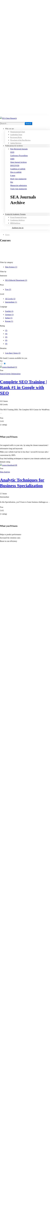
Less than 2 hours (13, 353)
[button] (30, 211)
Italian (8, 318)
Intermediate (11, 302)
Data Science (11, 267)
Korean (9, 321)
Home (7, 235)
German (9, 315)
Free (8, 289)
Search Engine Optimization (10, 374)
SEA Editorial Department (16, 280)
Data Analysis (5, 472)
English (9, 311)
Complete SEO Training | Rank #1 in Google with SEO (23, 387)
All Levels (10, 299)
